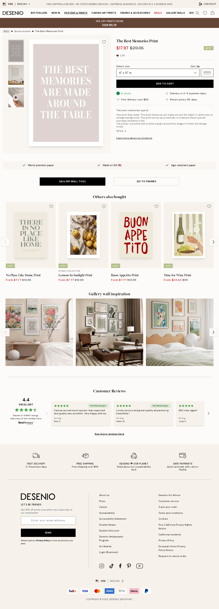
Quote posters (22, 31)
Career (103, 507)
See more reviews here (109, 434)
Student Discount (109, 530)
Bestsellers (39, 12)
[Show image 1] (16, 51)
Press (102, 501)
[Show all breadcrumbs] (6, 31)
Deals (158, 12)
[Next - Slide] (213, 242)
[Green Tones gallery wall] (109, 332)
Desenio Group (118, 599)
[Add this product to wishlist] (104, 42)
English (22, 4)
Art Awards (105, 546)
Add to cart (165, 83)
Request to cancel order (172, 556)
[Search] (197, 13)
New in (55, 12)
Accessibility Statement (113, 518)
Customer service (169, 501)
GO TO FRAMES (146, 181)
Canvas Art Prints (104, 12)
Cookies (163, 518)
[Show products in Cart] (212, 13)
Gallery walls (175, 12)
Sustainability (107, 513)
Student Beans (107, 524)
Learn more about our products (134, 138)
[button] (207, 73)
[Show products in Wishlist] (205, 13)
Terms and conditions (171, 513)
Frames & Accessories (135, 12)
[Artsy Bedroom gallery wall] (180, 332)
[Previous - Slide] (5, 242)
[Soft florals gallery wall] (39, 332)
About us (104, 495)
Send (48, 532)
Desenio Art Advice (170, 495)
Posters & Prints (75, 12)
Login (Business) (108, 552)
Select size (123, 66)
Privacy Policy (43, 540)
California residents (170, 534)
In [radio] (198, 66)
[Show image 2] (16, 75)
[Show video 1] (16, 97)
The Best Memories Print (49, 31)
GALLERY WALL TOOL (72, 181)
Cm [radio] (193, 66)
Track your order (168, 507)
